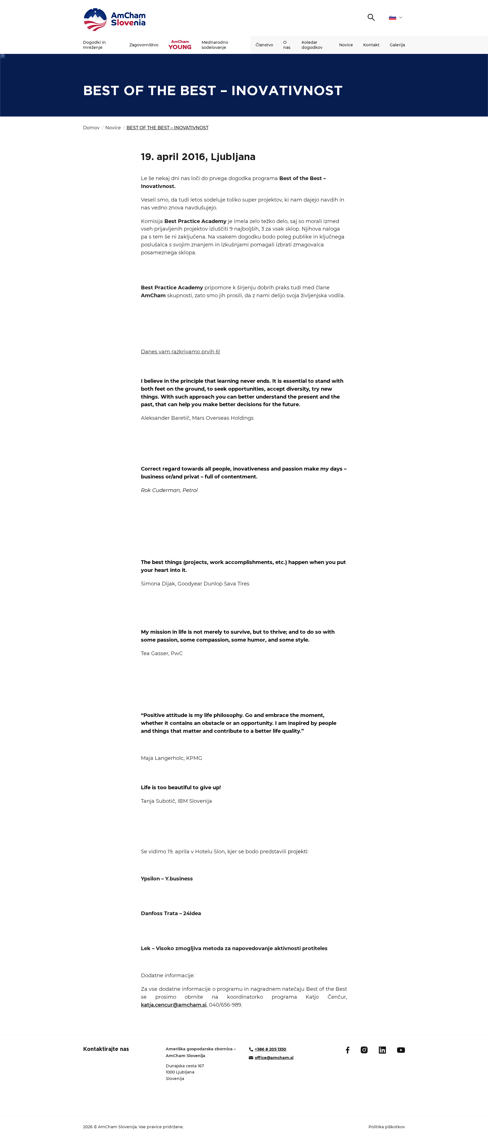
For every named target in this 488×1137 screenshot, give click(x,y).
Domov (91, 127)
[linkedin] (382, 1050)
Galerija (397, 44)
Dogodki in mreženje (94, 45)
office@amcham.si (274, 1057)
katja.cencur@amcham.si (173, 1005)
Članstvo (264, 44)
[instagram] (364, 1049)
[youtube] (401, 1050)
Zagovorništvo (143, 44)
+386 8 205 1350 (270, 1049)
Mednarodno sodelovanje (215, 45)
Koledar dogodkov (312, 45)
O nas (286, 45)
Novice (346, 44)
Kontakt (371, 44)
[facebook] (348, 1050)
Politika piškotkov (387, 1126)
